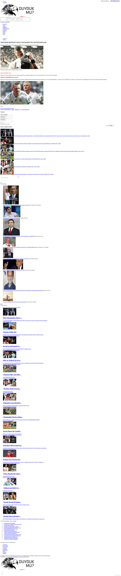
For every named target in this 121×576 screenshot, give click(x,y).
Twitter (5, 22)
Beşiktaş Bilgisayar (15, 556)
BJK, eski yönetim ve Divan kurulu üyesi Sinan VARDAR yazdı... (16, 405)
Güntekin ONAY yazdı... (8, 391)
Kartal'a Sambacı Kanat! (9, 525)
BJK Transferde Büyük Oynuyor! (11, 528)
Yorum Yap (11, 108)
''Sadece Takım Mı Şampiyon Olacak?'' (12, 532)
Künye (4, 551)
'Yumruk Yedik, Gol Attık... (12, 374)
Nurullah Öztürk (6, 236)
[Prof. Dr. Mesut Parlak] (9, 246)
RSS (8, 22)
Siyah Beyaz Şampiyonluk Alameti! (11, 526)
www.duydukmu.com (25, 109)
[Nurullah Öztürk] (11, 235)
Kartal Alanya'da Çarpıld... (12, 431)
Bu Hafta (14, 521)
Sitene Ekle (5, 550)
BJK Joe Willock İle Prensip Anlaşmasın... (11, 350)
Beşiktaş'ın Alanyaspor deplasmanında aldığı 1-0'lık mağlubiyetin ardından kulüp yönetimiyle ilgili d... (23, 334)
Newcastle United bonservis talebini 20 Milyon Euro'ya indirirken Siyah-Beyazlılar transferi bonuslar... (23, 363)
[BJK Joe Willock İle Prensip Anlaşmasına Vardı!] (9, 357)
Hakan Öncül (5, 205)
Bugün (8, 521)
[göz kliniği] (15, 20)
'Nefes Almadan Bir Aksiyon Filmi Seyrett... (13, 534)
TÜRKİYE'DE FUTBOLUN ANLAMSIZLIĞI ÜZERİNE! (22, 236)
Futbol (4, 26)
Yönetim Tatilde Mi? (7, 321)
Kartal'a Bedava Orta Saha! (9, 523)
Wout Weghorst (7, 109)
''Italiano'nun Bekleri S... (11, 488)
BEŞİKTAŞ (17, 109)
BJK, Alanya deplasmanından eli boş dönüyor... (12, 433)
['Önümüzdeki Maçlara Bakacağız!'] (9, 414)
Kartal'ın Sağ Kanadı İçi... (11, 346)
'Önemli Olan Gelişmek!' (8, 505)
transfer (12, 109)
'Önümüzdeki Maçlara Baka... (13, 417)
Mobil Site (5, 549)
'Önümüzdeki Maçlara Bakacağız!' (10, 406)
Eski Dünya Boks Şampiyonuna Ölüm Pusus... (12, 435)
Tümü (5, 183)
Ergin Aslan (5, 218)
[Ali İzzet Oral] (8, 257)
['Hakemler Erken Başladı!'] (9, 400)
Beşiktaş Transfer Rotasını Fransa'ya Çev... (12, 527)
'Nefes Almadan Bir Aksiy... (12, 474)
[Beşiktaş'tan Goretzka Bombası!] (9, 456)
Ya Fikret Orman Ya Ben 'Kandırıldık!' (18, 301)
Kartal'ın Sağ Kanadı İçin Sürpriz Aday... (11, 335)
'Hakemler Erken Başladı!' (8, 392)
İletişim (4, 553)
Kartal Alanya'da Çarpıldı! (8, 420)
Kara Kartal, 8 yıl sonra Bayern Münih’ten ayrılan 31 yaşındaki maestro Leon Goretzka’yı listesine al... (23, 462)
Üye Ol (4, 1)
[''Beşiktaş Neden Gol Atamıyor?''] (9, 386)
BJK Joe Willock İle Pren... (12, 360)
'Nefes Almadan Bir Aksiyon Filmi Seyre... (11, 463)
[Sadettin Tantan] (13, 269)
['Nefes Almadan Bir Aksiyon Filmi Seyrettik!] (9, 471)
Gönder (110, 125)
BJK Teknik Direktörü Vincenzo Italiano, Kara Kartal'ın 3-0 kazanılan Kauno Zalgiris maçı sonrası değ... (24, 518)
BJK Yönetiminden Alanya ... (12, 318)
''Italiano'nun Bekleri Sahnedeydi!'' (10, 477)
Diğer (4, 32)
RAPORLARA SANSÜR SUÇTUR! (16, 270)
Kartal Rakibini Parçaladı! (9, 530)
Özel (4, 25)
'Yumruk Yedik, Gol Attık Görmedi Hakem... (12, 364)
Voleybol (5, 29)
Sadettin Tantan (6, 270)
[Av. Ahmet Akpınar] (8, 300)
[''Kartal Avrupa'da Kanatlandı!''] (9, 499)
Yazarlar (4, 547)
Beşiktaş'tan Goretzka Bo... (12, 459)
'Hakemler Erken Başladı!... (12, 403)
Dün (11, 521)
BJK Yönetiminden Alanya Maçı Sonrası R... (12, 307)
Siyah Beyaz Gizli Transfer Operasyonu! (12, 535)
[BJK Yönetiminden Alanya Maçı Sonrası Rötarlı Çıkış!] (9, 315)
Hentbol (4, 30)
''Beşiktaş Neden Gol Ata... (11, 389)
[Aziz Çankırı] (9, 289)
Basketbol (5, 27)
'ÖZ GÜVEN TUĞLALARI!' (14, 218)
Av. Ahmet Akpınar (7, 301)
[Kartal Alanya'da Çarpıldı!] (9, 428)
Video (4, 33)
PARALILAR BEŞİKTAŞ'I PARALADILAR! (18, 258)
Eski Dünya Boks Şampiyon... (12, 445)
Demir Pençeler (6, 28)
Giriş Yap (5, 2)
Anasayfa (5, 24)
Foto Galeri (5, 546)
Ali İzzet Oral (5, 258)
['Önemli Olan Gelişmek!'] (9, 513)
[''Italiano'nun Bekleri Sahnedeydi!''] (9, 485)
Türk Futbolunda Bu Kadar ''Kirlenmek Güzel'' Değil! (19, 205)
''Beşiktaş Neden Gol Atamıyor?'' (9, 378)
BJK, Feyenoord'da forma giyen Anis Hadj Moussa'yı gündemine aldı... (17, 348)
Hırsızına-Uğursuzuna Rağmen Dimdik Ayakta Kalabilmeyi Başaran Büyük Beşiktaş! (25, 290)
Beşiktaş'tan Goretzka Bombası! (9, 449)
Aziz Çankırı (5, 290)
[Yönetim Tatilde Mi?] (9, 329)
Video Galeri (5, 545)
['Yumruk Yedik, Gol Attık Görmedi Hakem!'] (9, 371)
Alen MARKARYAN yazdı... (9, 377)
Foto (4, 34)
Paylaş (2, 108)
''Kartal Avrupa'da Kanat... (12, 502)
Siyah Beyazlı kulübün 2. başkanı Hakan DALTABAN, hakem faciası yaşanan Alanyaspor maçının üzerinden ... (25, 320)
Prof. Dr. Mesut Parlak (7, 247)
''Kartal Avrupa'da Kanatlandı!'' (9, 491)
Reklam (4, 552)
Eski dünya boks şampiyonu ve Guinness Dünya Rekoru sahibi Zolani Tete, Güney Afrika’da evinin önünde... (25, 448)
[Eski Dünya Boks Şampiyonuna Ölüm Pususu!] (9, 442)
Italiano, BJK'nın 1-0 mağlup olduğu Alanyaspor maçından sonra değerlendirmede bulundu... (21, 419)
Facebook (2, 22)
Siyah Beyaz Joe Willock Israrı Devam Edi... (13, 524)
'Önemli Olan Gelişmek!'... (11, 516)
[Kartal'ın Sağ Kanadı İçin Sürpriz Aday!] (9, 343)
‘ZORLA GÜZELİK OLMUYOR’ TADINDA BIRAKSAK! (24, 247)
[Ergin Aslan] (11, 216)
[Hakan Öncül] (11, 204)
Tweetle (4, 108)
